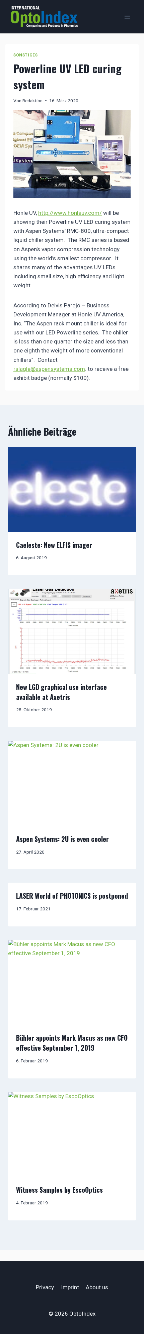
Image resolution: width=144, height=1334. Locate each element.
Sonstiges (25, 55)
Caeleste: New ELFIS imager (54, 545)
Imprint (70, 1287)
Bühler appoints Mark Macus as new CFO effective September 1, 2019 (72, 1043)
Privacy (45, 1287)
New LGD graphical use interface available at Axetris (61, 692)
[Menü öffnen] (127, 16)
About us (97, 1287)
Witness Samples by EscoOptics (59, 1190)
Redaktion (32, 100)
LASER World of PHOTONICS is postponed (72, 896)
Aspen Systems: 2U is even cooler (62, 839)
